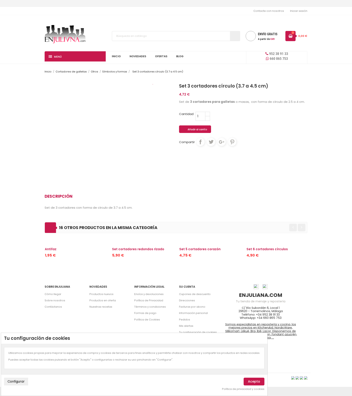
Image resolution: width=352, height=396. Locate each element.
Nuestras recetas (100, 307)
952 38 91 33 (278, 54)
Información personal (193, 313)
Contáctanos (53, 307)
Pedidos (184, 319)
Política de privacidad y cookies (243, 389)
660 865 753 (278, 58)
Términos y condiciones (150, 307)
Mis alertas (186, 326)
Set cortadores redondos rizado (138, 249)
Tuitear (211, 142)
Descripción (59, 196)
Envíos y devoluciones (149, 294)
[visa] (293, 378)
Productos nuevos (101, 294)
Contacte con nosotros (268, 11)
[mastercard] (305, 378)
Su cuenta (187, 287)
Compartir (200, 142)
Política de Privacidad (148, 300)
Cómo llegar (53, 294)
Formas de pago (145, 313)
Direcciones (187, 300)
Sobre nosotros (55, 300)
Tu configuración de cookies (198, 332)
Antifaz (50, 249)
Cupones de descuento (195, 294)
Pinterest (232, 142)
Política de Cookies (147, 319)
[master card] (297, 378)
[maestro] (301, 378)
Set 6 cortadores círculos (267, 249)
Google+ (222, 142)
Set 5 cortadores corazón (200, 249)
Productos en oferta (102, 300)
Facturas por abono (192, 307)
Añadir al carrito (195, 129)
